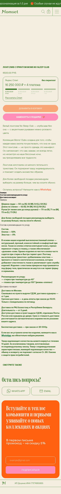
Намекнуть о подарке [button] (28, 117)
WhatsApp (45, 189)
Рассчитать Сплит (13, 97)
